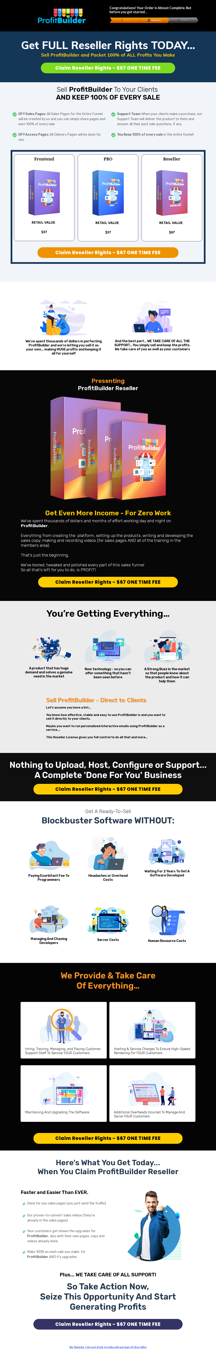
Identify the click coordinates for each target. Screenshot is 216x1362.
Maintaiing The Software (57, 1112)
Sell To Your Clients (108, 93)
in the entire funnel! (155, 134)
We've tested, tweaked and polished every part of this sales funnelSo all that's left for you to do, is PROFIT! (82, 567)
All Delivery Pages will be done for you (59, 137)
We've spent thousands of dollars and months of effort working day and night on (96, 520)
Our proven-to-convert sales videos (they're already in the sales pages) (61, 1217)
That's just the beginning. (45, 555)
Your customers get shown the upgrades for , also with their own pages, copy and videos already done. (66, 1236)
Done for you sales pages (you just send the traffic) (66, 1203)
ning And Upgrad (50, 1112)
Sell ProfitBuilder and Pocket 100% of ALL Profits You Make (108, 55)
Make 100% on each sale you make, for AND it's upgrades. (56, 1254)
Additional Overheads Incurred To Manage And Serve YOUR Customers (149, 1114)
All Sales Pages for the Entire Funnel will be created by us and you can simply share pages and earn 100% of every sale (61, 119)
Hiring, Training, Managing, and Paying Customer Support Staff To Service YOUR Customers (63, 1051)
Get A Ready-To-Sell (108, 811)
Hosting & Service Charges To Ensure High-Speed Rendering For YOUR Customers (152, 1051)
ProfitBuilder (38, 1257)
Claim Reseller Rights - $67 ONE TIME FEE (108, 68)
